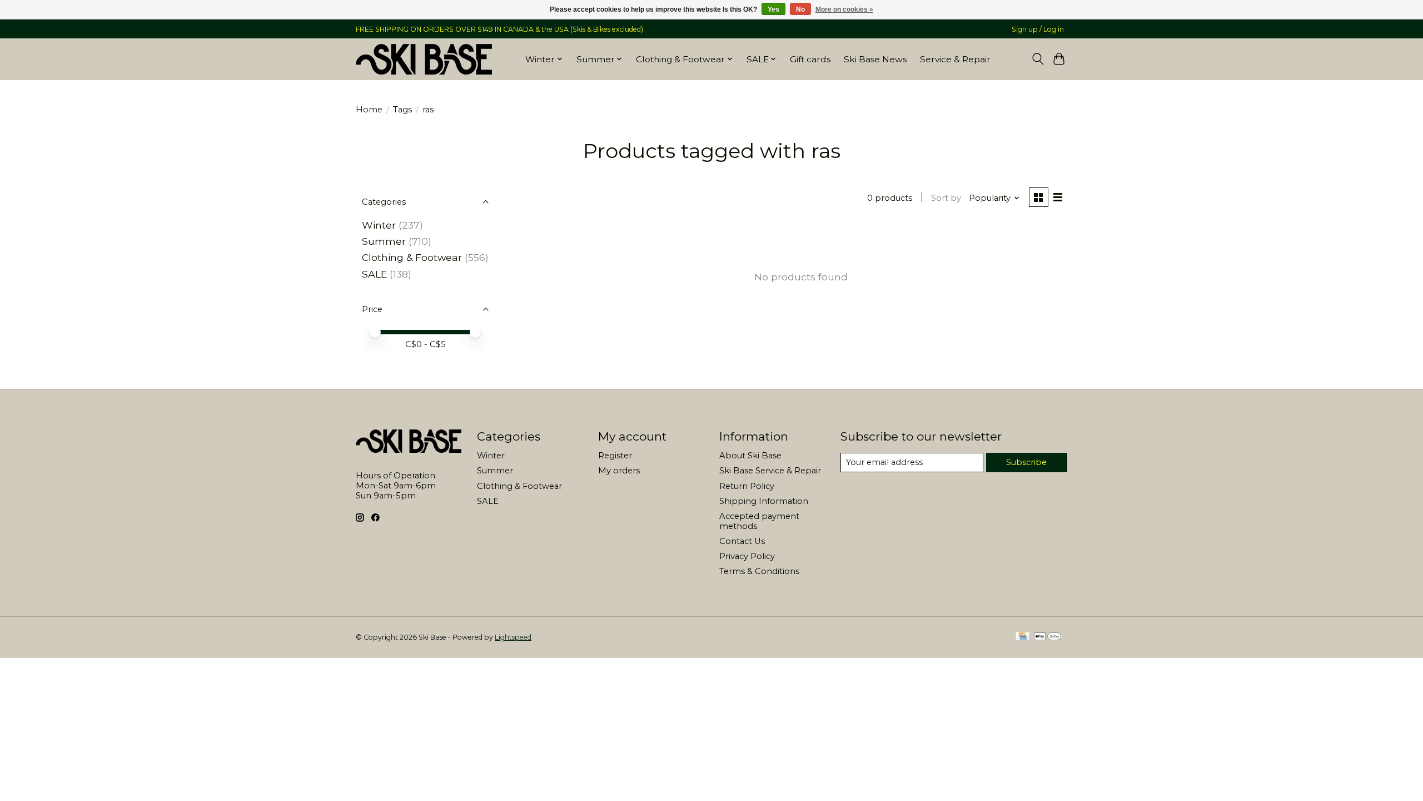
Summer (384, 241)
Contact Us (742, 541)
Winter (379, 225)
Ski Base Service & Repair (770, 471)
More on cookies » (844, 9)
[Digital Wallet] (1047, 637)
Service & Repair (955, 59)
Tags (402, 110)
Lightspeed (513, 637)
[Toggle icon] (1037, 59)
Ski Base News (875, 59)
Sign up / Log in (1038, 29)
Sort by (946, 198)
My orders (619, 471)
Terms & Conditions (759, 571)
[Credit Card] (1022, 637)
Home (369, 110)
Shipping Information (763, 501)
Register (615, 456)
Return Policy (746, 486)
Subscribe (1026, 462)
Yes (773, 9)
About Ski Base (750, 456)
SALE (374, 274)
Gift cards (810, 59)
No (800, 9)
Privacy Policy (747, 556)
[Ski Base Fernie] (424, 59)
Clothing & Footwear (412, 257)
